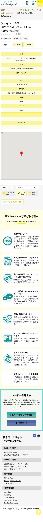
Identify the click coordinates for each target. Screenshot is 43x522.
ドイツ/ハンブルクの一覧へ (12, 202)
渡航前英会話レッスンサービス (16, 464)
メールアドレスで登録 (22, 415)
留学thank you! (6, 10)
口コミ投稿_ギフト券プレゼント (16, 469)
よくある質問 (9, 483)
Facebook (22, 423)
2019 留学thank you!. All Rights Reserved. (22, 509)
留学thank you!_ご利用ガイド (15, 466)
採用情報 (7, 495)
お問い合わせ (9, 498)
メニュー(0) (17, 44)
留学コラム (8, 478)
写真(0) (29, 44)
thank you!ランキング (12, 481)
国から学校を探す (11, 452)
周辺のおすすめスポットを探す (16, 455)
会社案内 (7, 492)
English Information (11, 503)
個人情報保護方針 (11, 500)
